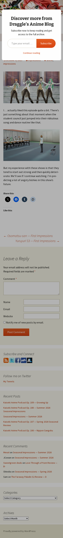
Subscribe (46, 43)
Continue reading (31, 52)
